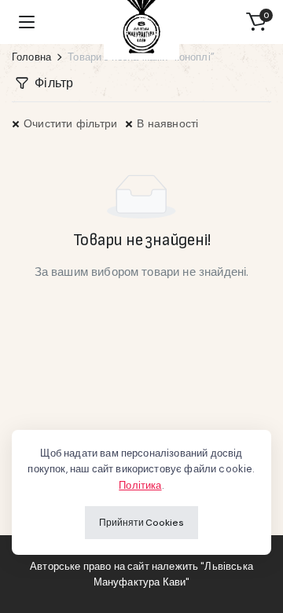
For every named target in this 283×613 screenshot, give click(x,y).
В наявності (167, 123)
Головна (31, 57)
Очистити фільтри (70, 123)
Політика (140, 485)
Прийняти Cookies (141, 522)
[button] (256, 22)
